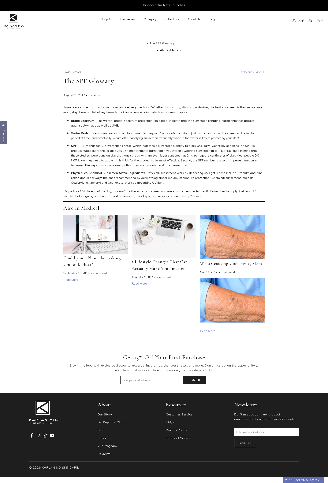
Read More (71, 280)
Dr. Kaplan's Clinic (111, 422)
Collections (172, 19)
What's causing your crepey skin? (231, 263)
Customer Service (179, 414)
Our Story (105, 414)
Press (102, 438)
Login (301, 20)
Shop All (106, 19)
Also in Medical (170, 50)
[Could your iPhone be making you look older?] (95, 234)
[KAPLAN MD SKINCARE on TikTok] (45, 436)
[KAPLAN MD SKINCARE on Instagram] (39, 436)
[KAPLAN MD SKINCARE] (14, 21)
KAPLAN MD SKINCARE (60, 467)
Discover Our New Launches (164, 5)
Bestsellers (128, 19)
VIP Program (107, 446)
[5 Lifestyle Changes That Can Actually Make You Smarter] (164, 236)
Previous (246, 72)
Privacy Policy (176, 430)
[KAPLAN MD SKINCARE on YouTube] (52, 436)
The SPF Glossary (162, 43)
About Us (194, 19)
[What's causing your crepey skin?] (232, 237)
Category (150, 19)
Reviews (104, 454)
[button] (303, 480)
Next (258, 72)
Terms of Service (178, 438)
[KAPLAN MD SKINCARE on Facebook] (32, 436)
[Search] (311, 20)
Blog (211, 19)
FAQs (170, 422)
